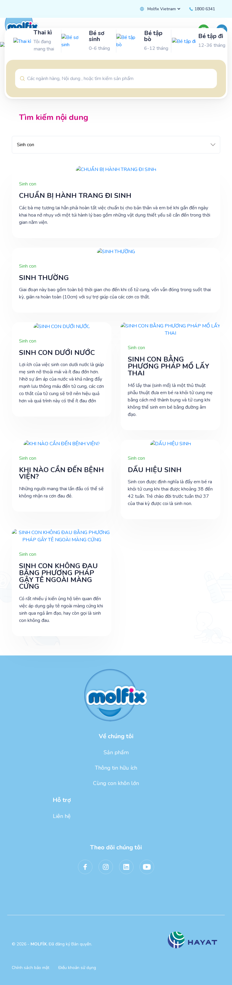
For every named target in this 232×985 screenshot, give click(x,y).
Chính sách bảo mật (30, 968)
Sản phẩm (116, 752)
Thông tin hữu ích (116, 767)
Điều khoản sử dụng (77, 968)
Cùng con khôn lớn (116, 783)
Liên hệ (62, 816)
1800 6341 (204, 9)
